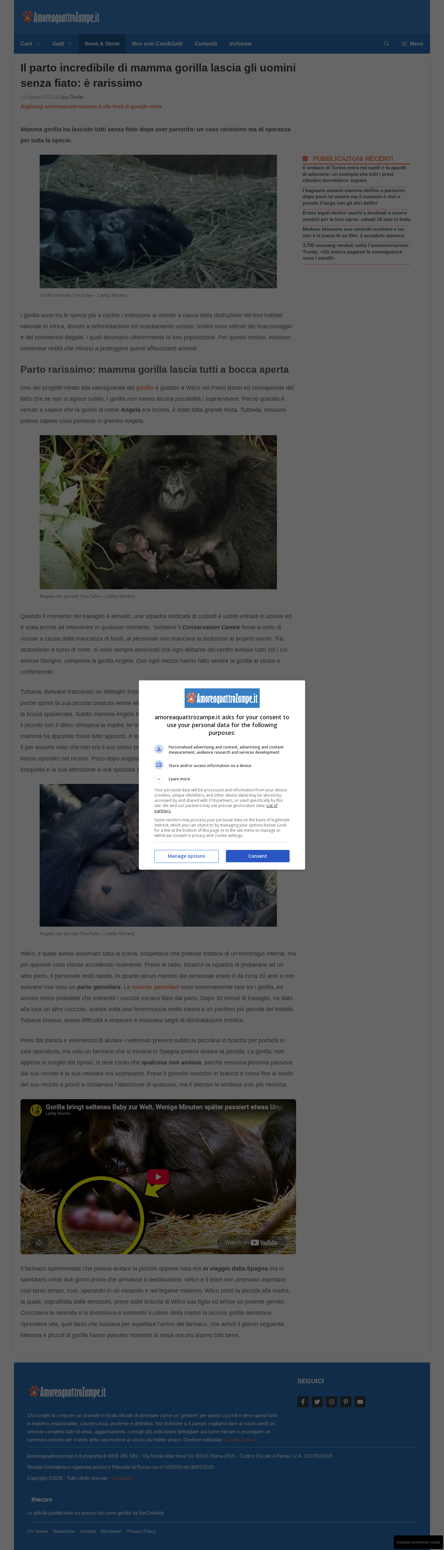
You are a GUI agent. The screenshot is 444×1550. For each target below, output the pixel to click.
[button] (222, 779)
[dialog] (222, 775)
